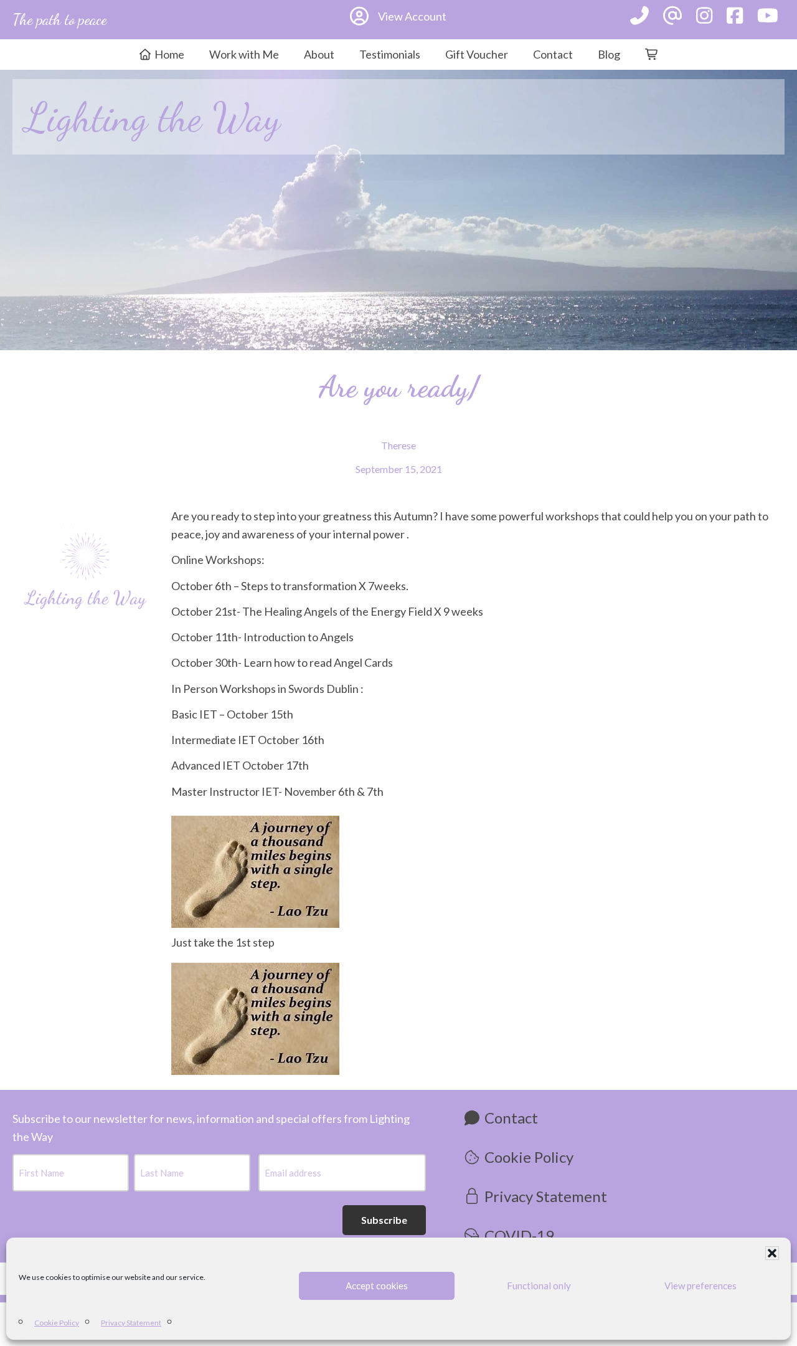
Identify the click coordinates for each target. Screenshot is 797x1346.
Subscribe (384, 1220)
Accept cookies (377, 1285)
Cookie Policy (56, 1322)
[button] (772, 1253)
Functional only (539, 1285)
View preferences (700, 1285)
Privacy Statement (131, 1322)
